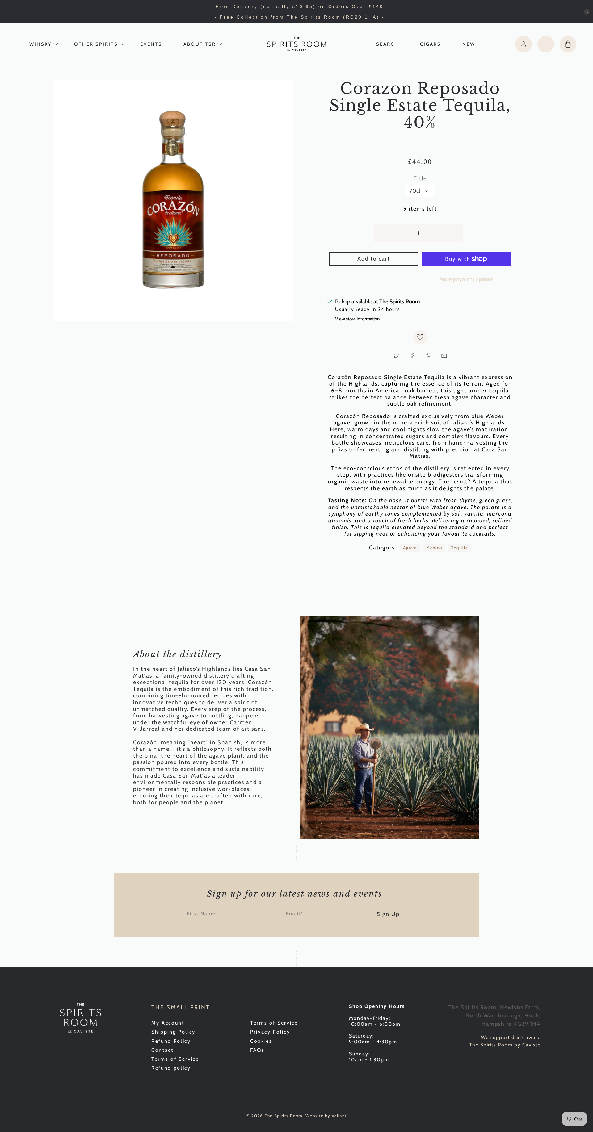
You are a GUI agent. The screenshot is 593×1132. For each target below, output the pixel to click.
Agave (410, 547)
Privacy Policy (270, 1032)
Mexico (434, 547)
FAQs (257, 1050)
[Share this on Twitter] (396, 356)
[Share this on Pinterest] (428, 356)
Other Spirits (96, 44)
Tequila (459, 547)
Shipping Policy (173, 1032)
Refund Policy (171, 1041)
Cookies (261, 1041)
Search (387, 44)
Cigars (430, 44)
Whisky (40, 44)
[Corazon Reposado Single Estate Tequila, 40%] (173, 200)
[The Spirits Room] (296, 44)
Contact (162, 1050)
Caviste (531, 1045)
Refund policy (171, 1068)
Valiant (339, 1115)
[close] (587, 12)
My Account (167, 1023)
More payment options (466, 279)
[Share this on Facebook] (412, 356)
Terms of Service (175, 1059)
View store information (357, 319)
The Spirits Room (284, 1115)
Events (151, 44)
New (468, 44)
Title (420, 178)
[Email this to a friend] (444, 356)
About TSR (199, 44)
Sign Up (388, 914)
